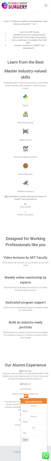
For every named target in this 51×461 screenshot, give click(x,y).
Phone (34, 416)
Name (34, 405)
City (34, 427)
